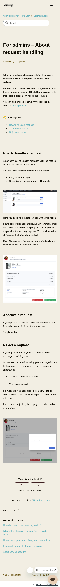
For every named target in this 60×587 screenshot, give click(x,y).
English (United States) (43, 575)
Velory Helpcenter (11, 15)
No (38, 484)
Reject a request (17, 132)
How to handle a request (21, 124)
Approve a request (18, 128)
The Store (26, 15)
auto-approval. (19, 105)
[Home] (8, 5)
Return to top (10, 510)
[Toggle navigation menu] (51, 5)
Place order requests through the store (22, 546)
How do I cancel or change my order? (22, 525)
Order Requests (41, 15)
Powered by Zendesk (47, 584)
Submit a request (41, 500)
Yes (22, 484)
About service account (14, 551)
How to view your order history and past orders (26, 540)
